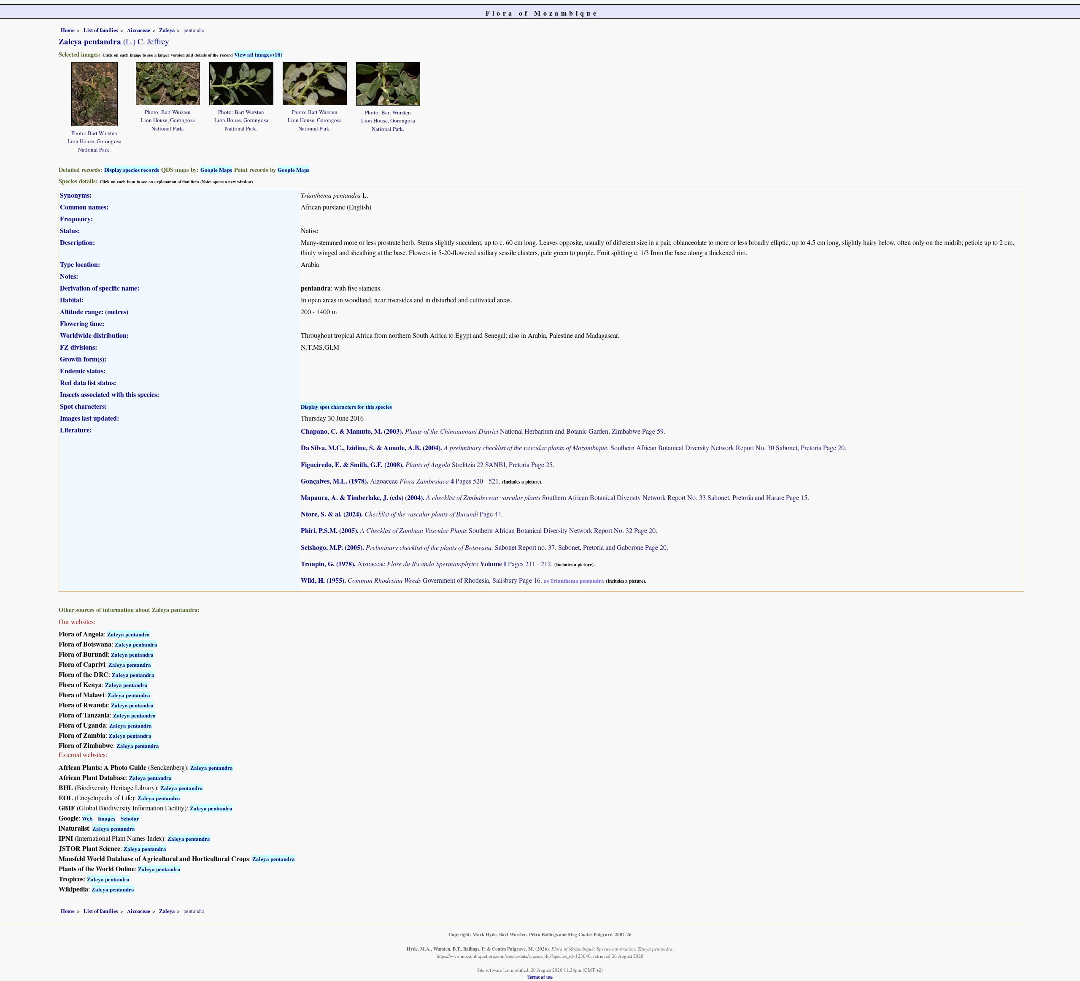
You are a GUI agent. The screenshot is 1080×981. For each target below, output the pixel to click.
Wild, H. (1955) (322, 580)
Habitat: (72, 299)
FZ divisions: (78, 347)
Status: (70, 230)
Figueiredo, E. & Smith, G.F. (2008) (351, 464)
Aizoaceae (138, 30)
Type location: (80, 264)
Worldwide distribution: (94, 335)
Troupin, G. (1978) (327, 563)
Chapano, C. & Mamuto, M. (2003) (351, 431)
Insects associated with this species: (109, 394)
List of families (101, 30)
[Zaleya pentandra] (94, 93)
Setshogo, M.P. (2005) (331, 547)
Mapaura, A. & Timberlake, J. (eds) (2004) (362, 497)
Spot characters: (83, 406)
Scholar (130, 818)
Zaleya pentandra (128, 634)
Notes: (69, 276)
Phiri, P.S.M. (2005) (329, 530)
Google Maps (216, 170)
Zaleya (167, 30)
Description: (77, 242)
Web (87, 818)
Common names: (84, 207)
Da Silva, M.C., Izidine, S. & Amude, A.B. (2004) (370, 447)
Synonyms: (76, 195)
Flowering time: (82, 323)
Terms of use (540, 977)
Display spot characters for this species (346, 406)
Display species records (131, 170)
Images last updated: (89, 418)
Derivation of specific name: (99, 288)
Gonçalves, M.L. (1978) (334, 481)
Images (106, 818)
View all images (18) (258, 54)
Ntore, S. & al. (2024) (331, 514)
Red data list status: (88, 382)
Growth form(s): (83, 359)
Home (68, 30)
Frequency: (76, 218)
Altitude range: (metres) (94, 311)
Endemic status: (82, 370)
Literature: (76, 430)
